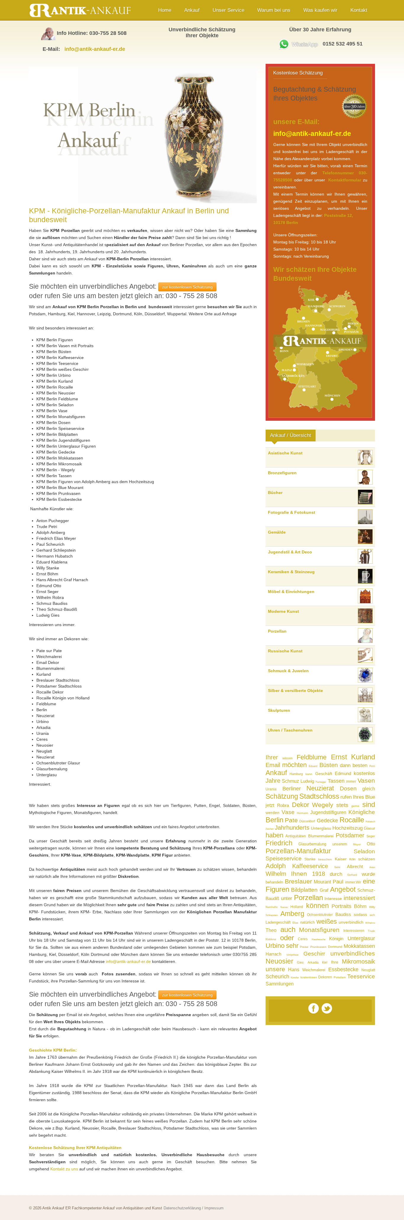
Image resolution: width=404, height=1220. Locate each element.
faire (337, 867)
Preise (304, 946)
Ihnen (299, 873)
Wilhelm (276, 873)
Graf (324, 890)
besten (360, 765)
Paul (338, 882)
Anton (372, 867)
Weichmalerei (313, 970)
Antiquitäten (295, 836)
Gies (300, 962)
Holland (296, 907)
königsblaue (292, 954)
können (317, 905)
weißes (326, 921)
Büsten (328, 765)
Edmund (343, 773)
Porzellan (308, 897)
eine (369, 881)
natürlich (307, 922)
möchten (294, 765)
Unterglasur (361, 938)
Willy (372, 907)
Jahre (273, 780)
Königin (336, 938)
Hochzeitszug (347, 828)
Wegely (322, 804)
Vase (288, 812)
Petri (372, 766)
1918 (318, 873)
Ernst (339, 757)
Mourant (322, 881)
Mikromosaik (358, 961)
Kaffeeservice (310, 866)
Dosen (348, 788)
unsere (275, 969)
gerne (355, 806)
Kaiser (341, 859)
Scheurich (277, 976)
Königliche (361, 812)
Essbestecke (343, 969)
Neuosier (279, 961)
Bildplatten (304, 890)
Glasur (369, 828)
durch (336, 874)
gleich (368, 788)
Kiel (324, 962)
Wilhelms (370, 923)
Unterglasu (321, 828)
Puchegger (321, 782)
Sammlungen (280, 983)
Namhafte (272, 907)
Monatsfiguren (319, 929)
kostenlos (364, 773)
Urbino (275, 945)
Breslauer (298, 881)
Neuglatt (368, 970)
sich (372, 915)
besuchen (325, 859)
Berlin (274, 820)
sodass (360, 914)
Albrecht (355, 866)
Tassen (336, 781)
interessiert (359, 897)
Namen (284, 907)
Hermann (302, 813)
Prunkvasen (318, 946)
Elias (295, 922)
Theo (271, 930)
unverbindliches (352, 953)
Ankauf (276, 772)
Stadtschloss (319, 796)
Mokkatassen (359, 946)
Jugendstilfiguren (328, 812)
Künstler (295, 977)
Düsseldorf (307, 821)
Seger (370, 836)
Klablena (271, 939)
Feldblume (312, 757)
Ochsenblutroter (320, 915)
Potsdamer (350, 835)
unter (286, 898)
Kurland (363, 757)
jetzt (270, 805)
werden (272, 812)
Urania (271, 789)
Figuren (277, 889)
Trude (371, 931)
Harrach (273, 953)
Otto (371, 843)
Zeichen (270, 829)
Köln (352, 859)
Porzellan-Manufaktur (298, 851)
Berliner (291, 789)
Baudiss (343, 914)
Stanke (310, 859)
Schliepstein (272, 915)
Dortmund (335, 946)
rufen (346, 797)
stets (342, 805)
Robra (283, 805)
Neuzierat (320, 788)
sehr (292, 945)
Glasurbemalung (312, 844)
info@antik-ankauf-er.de (94, 49)
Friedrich (279, 843)
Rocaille (352, 820)
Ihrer (272, 757)
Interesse (333, 898)
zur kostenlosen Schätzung (187, 287)
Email (273, 765)
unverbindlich (351, 922)
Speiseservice (284, 858)
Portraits (341, 906)
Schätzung (282, 796)
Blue (370, 797)
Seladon (364, 851)
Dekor (300, 804)
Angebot (342, 889)
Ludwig (307, 781)
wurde (368, 874)
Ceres (303, 939)
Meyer (357, 844)
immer (351, 781)
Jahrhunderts (292, 827)
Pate (291, 820)
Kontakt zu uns (64, 1169)
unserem (339, 844)
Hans (293, 969)
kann (309, 774)
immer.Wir (353, 882)
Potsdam (340, 977)
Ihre (334, 962)
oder (287, 938)
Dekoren (325, 977)
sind (368, 804)
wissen (287, 758)
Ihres (358, 797)
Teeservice (361, 976)
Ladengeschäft (278, 922)
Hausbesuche (318, 939)
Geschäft (323, 773)
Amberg (292, 913)
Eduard (313, 766)
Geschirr (314, 954)
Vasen (366, 780)
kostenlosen (308, 977)
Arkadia (313, 962)
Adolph (276, 866)
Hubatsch (370, 821)
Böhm (360, 906)
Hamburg (296, 774)
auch (287, 929)
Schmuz (290, 781)
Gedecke (327, 820)
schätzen (366, 859)
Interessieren (353, 931)
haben (274, 835)
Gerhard (352, 874)
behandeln (274, 882)
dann (345, 765)
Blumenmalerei (321, 836)
